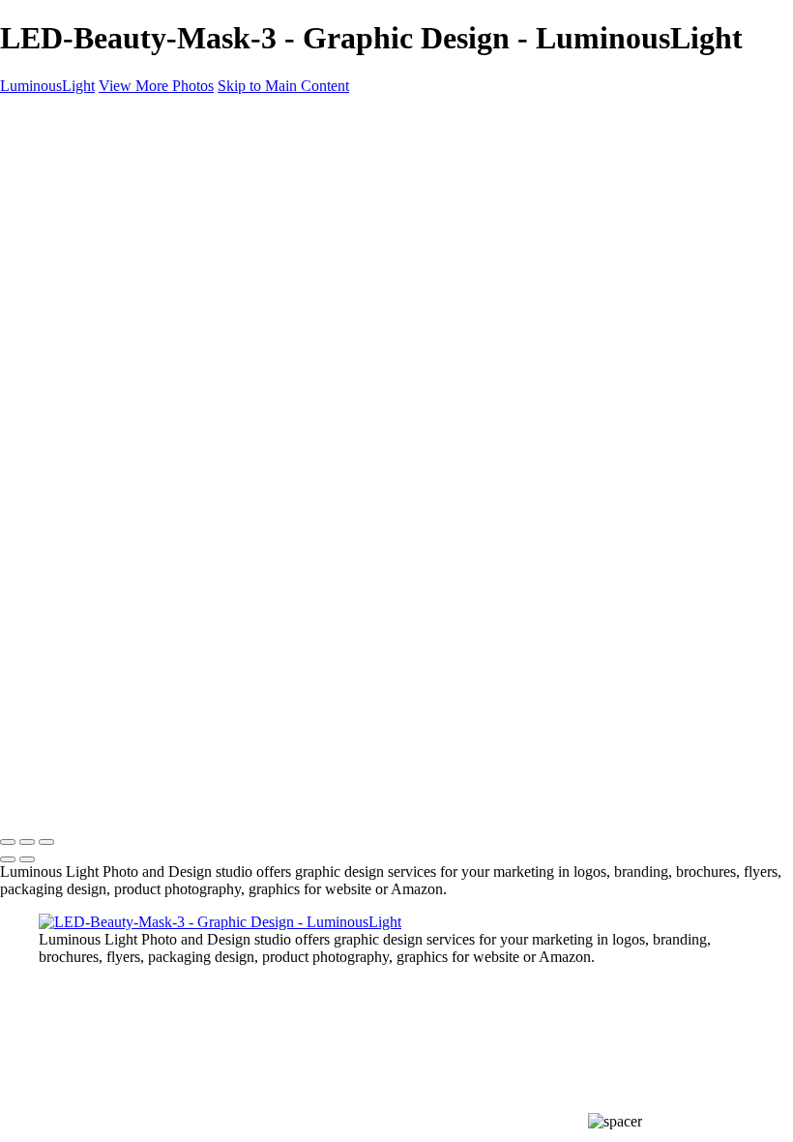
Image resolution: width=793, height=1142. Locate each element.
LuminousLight (47, 85)
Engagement (115, 325)
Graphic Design (125, 273)
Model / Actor (119, 203)
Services (64, 430)
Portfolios (68, 169)
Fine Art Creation (130, 360)
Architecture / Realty (140, 256)
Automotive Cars (129, 378)
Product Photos (123, 221)
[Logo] (55, 118)
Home (57, 151)
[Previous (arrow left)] (7, 859)
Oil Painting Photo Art (145, 343)
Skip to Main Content (283, 85)
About (58, 447)
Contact (62, 465)
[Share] (46, 484)
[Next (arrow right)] (27, 859)
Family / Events (125, 291)
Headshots (109, 238)
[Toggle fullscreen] (27, 842)
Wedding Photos (127, 308)
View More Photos (156, 85)
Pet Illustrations (124, 395)
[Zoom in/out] (46, 842)
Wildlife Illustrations (138, 413)
